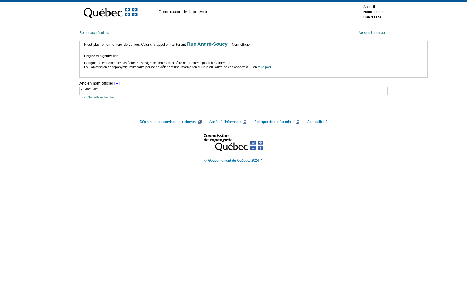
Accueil (369, 7)
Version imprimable (373, 33)
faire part (264, 67)
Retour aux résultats (94, 33)
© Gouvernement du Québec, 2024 (231, 160)
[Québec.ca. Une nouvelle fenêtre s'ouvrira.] (111, 12)
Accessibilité (317, 122)
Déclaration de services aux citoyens (169, 122)
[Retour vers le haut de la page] (453, 272)
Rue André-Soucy (207, 44)
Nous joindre (373, 12)
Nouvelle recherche (101, 97)
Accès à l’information (225, 122)
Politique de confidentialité (274, 122)
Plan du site (372, 17)
